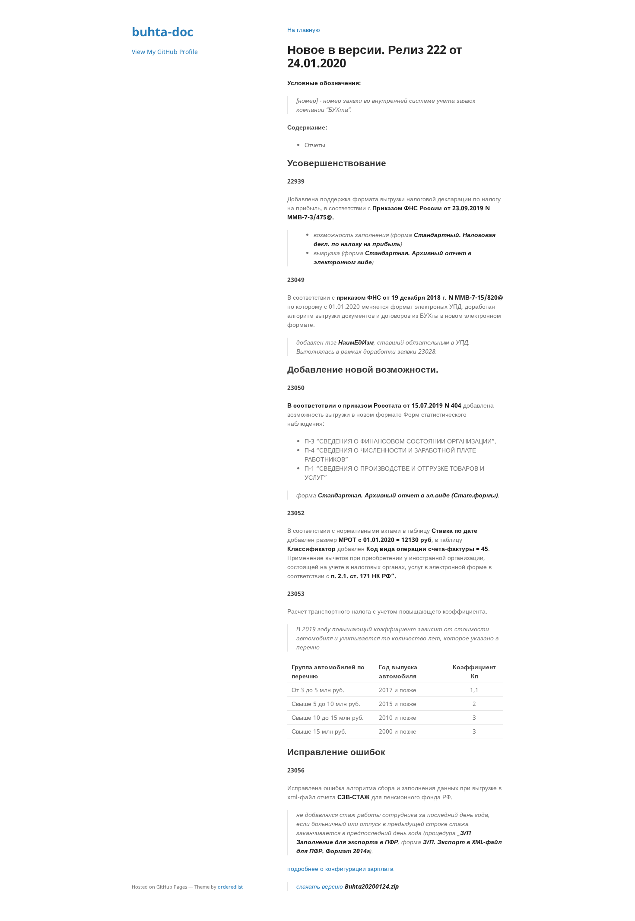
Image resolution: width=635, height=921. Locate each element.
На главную (303, 29)
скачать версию (347, 886)
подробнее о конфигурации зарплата (340, 868)
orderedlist (230, 886)
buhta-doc (162, 31)
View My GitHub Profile (165, 51)
